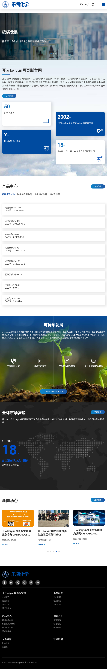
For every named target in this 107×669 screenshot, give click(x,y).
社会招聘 (5, 643)
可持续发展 (6, 608)
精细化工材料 (7, 620)
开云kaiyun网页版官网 (14, 593)
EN (81, 4)
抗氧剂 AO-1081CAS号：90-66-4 (12, 286)
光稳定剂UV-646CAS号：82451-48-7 (14, 235)
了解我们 (9, 96)
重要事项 (57, 620)
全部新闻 (97, 500)
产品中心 (6, 616)
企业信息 (57, 627)
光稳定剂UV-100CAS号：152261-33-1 (15, 262)
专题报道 (57, 601)
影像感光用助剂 (8, 624)
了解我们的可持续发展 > (53, 391)
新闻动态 (58, 593)
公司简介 (5, 597)
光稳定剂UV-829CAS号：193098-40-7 (15, 222)
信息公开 (58, 616)
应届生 (5, 647)
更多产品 (97, 186)
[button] (51, 53)
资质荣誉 (5, 601)
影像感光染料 (7, 627)
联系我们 (58, 639)
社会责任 (57, 624)
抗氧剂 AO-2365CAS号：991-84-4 (13, 299)
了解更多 (97, 412)
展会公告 (57, 604)
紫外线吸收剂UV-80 (14, 274)
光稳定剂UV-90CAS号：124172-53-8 (15, 249)
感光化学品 (6, 631)
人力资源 (6, 639)
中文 (87, 4)
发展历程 (5, 604)
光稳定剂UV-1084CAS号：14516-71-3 (14, 209)
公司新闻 (57, 597)
